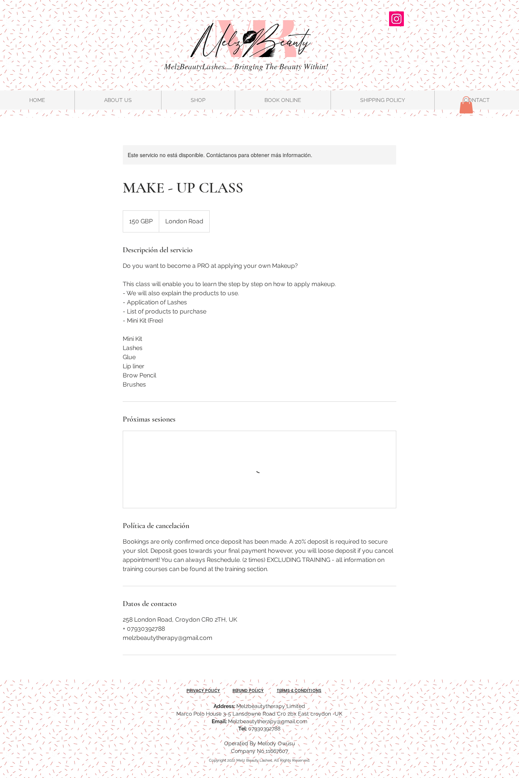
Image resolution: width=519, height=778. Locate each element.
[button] (466, 104)
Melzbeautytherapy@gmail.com (267, 721)
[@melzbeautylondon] (396, 18)
